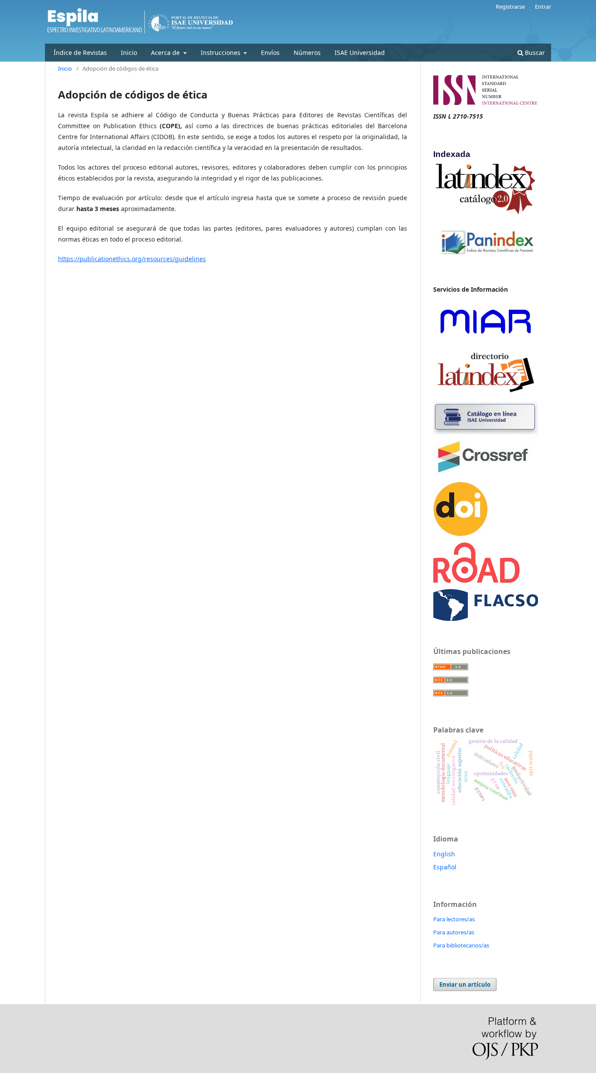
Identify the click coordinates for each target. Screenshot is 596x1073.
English (444, 854)
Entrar (543, 6)
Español (444, 867)
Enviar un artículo (464, 984)
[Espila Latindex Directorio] (485, 371)
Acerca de (166, 52)
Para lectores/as (454, 919)
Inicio (129, 52)
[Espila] (485, 417)
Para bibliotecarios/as (461, 945)
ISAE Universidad (360, 52)
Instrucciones (221, 52)
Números (307, 52)
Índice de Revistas (80, 52)
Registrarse (510, 6)
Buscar (534, 52)
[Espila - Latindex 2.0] (485, 188)
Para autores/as (453, 932)
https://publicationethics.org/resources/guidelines (132, 259)
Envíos (270, 52)
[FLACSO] (485, 604)
